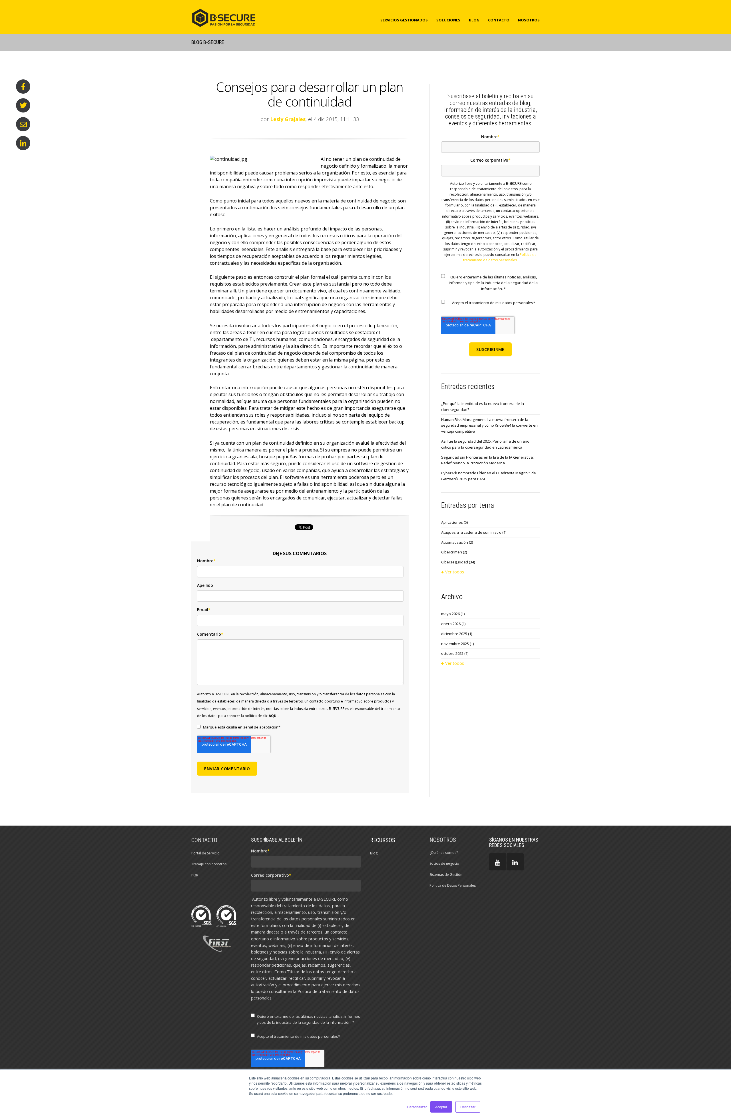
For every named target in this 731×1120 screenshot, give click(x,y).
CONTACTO (204, 840)
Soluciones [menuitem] (448, 20)
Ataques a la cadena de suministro (473, 532)
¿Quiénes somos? (443, 852)
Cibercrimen (454, 552)
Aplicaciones (454, 522)
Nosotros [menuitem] (529, 20)
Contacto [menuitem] (498, 20)
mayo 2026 (453, 613)
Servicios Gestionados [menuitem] (404, 20)
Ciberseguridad (458, 562)
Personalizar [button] (417, 1106)
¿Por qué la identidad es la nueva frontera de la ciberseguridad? (482, 406)
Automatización (457, 542)
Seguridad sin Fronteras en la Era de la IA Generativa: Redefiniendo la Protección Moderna (487, 460)
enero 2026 (453, 623)
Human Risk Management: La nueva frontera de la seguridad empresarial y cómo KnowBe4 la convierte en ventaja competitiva (489, 425)
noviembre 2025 (457, 643)
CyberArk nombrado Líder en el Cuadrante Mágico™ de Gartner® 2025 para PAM (488, 475)
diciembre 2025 (456, 633)
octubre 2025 (454, 653)
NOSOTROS (442, 839)
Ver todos (454, 572)
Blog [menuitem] (474, 20)
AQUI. (274, 715)
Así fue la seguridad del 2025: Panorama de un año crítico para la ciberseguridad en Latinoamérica (485, 444)
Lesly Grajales (288, 119)
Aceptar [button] (441, 1106)
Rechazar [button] (467, 1106)
